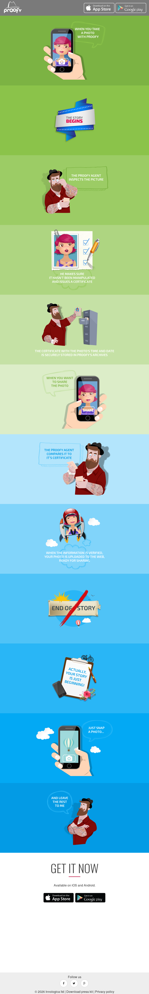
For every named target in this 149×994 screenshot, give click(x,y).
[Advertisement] (74, 937)
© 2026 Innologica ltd (49, 991)
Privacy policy (104, 991)
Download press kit (79, 991)
